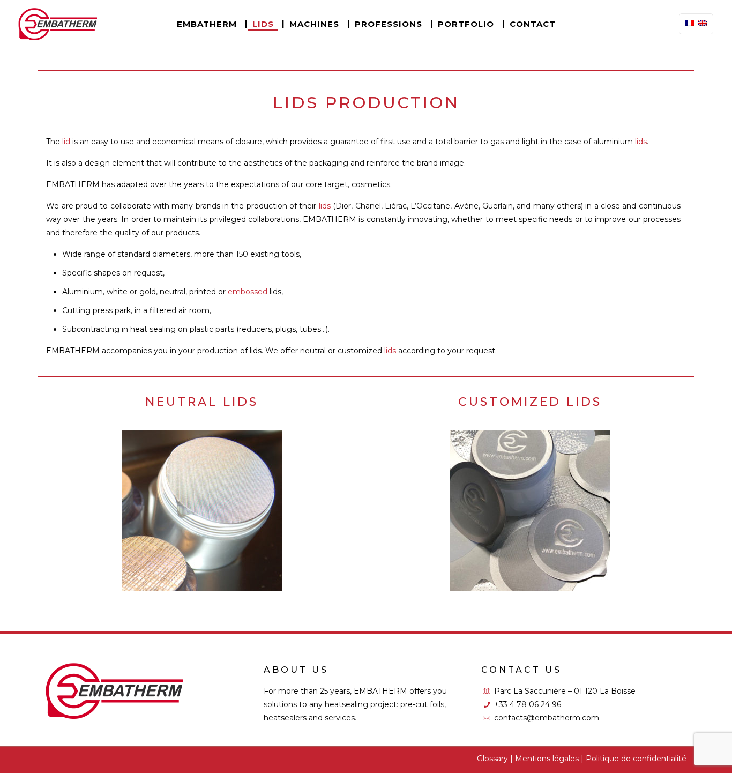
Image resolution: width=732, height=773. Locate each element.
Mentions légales (547, 758)
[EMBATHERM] (58, 24)
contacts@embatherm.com (546, 718)
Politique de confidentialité (636, 758)
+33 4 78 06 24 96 (527, 704)
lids (641, 141)
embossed (247, 291)
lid (66, 141)
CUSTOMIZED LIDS (529, 492)
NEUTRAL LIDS (201, 492)
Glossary (492, 758)
